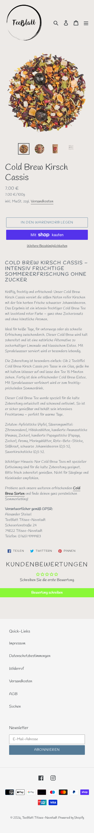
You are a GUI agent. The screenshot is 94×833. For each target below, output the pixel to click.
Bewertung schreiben (47, 592)
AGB (13, 694)
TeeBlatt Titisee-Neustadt (39, 818)
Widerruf (16, 668)
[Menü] (86, 22)
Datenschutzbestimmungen (29, 656)
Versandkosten (42, 201)
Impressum (17, 643)
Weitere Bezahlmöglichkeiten (47, 246)
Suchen (15, 706)
